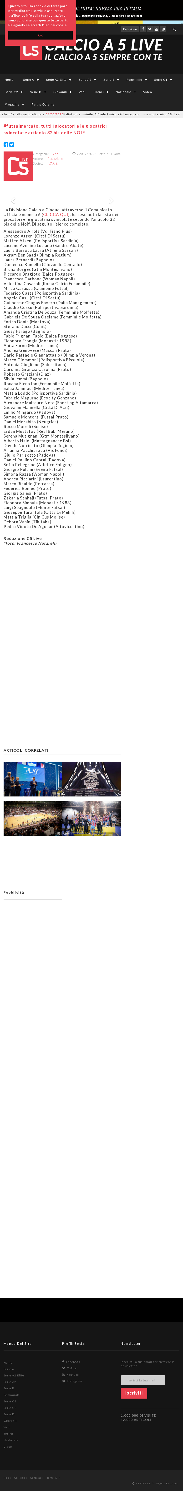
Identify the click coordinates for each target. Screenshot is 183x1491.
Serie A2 (85, 79)
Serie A (28, 79)
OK (40, 35)
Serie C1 (161, 79)
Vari (82, 92)
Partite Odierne (43, 104)
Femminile (134, 79)
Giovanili (60, 92)
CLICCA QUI (55, 214)
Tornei (99, 92)
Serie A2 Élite (56, 79)
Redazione (130, 29)
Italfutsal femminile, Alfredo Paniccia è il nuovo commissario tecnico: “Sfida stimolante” (106, 114)
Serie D (35, 92)
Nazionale (123, 92)
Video (147, 92)
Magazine (12, 104)
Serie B (109, 79)
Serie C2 (11, 92)
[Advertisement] (62, 600)
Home (9, 79)
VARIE (53, 163)
